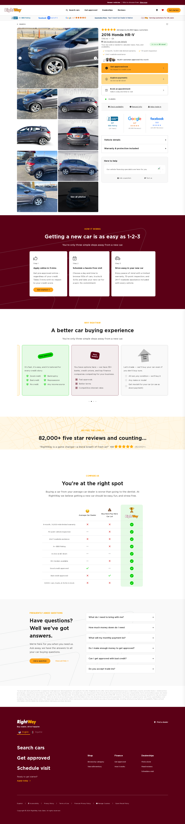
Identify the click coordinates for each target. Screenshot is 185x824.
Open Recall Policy (122, 803)
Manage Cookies (104, 803)
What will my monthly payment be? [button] (107, 638)
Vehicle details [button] (112, 140)
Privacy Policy (49, 803)
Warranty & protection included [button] (121, 148)
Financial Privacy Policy (82, 803)
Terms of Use (64, 803)
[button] (95, 58)
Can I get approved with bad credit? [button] (108, 658)
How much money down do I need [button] (107, 627)
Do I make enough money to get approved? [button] (112, 648)
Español (20, 803)
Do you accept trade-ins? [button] (102, 669)
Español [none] (38, 732)
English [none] (25, 732)
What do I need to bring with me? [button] (106, 617)
